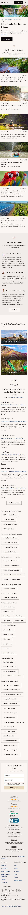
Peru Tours (7, 620)
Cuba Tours (19, 616)
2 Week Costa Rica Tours (11, 552)
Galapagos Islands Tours (10, 625)
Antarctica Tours (8, 662)
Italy (15, 865)
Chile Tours (7, 639)
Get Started (19, 2)
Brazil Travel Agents (9, 731)
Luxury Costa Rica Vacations (11, 561)
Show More (4, 34)
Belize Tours (7, 616)
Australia (16, 871)
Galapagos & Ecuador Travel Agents (14, 722)
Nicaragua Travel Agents (10, 750)
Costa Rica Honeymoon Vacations (13, 575)
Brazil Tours (7, 648)
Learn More (14, 310)
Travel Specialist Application (5, 875)
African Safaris (18, 880)
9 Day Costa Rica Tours (10, 547)
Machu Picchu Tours (9, 653)
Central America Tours (10, 671)
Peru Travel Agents (9, 726)
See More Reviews (14, 503)
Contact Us (4, 882)
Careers (3, 879)
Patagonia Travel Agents (10, 699)
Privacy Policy (4, 906)
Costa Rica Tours (17, 19)
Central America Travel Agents (12, 694)
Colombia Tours (8, 630)
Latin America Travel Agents (11, 685)
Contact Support (17, 906)
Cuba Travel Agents (9, 736)
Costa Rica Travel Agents (11, 713)
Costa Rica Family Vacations (11, 570)
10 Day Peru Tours (9, 519)
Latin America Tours (8, 19)
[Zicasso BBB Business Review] (14, 820)
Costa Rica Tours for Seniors (12, 565)
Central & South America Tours (12, 676)
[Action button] (25, 2)
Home (2, 19)
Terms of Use (10, 906)
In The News (4, 868)
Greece (16, 868)
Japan (16, 877)
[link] (14, 71)
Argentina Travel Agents (10, 703)
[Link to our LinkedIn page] (9, 890)
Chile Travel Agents (9, 708)
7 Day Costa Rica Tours (10, 538)
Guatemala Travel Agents (11, 754)
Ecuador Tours (19, 620)
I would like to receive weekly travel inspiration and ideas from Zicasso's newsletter (15, 784)
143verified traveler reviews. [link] (16, 397)
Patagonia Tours (8, 643)
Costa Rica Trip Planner (10, 597)
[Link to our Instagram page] (6, 890)
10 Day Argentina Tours (10, 524)
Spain (15, 874)
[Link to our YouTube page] (12, 890)
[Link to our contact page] (19, 890)
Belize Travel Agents (9, 717)
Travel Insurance (5, 871)
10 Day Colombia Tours (10, 515)
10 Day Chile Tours (9, 529)
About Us (3, 865)
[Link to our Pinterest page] (16, 890)
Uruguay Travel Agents (10, 745)
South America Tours (9, 666)
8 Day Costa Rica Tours (10, 542)
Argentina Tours (8, 634)
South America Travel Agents (12, 689)
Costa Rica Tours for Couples (12, 579)
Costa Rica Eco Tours (9, 588)
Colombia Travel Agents (10, 740)
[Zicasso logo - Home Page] (5, 2)
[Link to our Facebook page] (2, 890)
